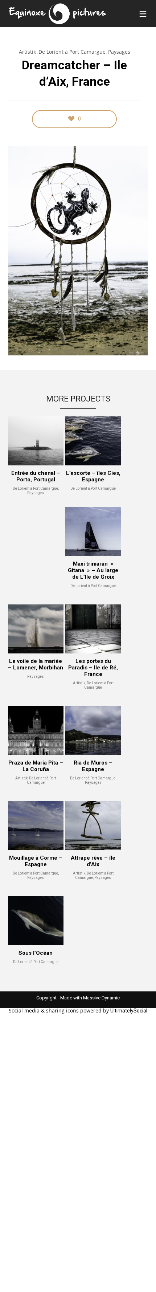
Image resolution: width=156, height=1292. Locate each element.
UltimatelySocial (128, 1011)
